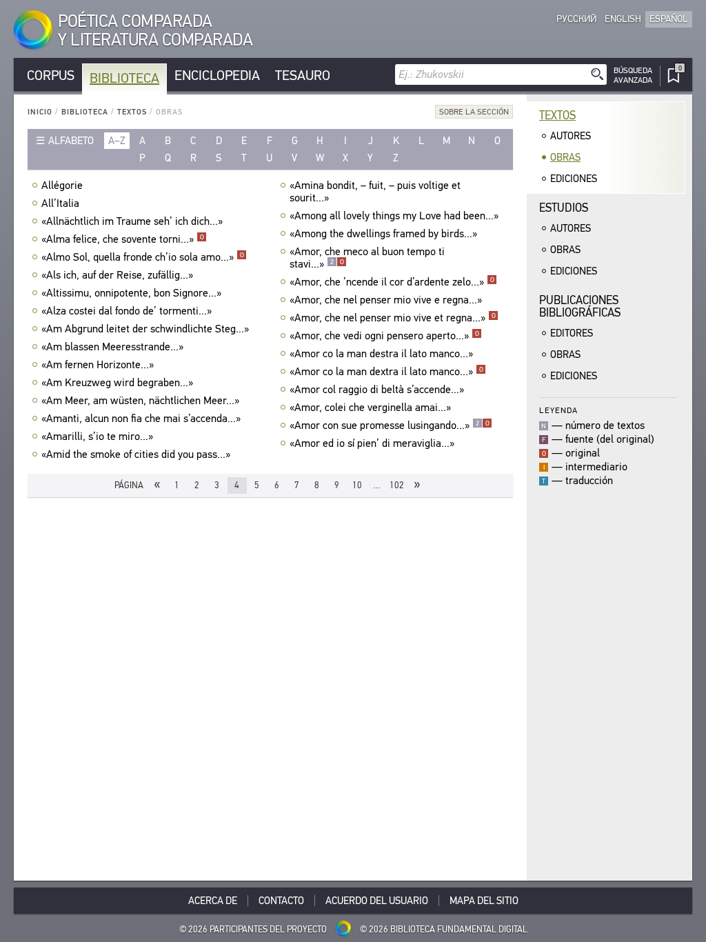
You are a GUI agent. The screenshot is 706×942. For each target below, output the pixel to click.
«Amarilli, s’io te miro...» (97, 436)
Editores (571, 333)
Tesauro (302, 75)
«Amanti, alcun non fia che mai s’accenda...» (141, 418)
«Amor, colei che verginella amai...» (370, 407)
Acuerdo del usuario (376, 900)
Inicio (40, 112)
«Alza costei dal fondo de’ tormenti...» (126, 311)
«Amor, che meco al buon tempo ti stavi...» (367, 257)
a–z (116, 140)
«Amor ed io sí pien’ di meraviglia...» (372, 443)
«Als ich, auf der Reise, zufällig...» (117, 275)
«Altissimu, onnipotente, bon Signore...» (131, 293)
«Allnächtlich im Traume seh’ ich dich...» (132, 221)
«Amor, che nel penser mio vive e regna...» (386, 300)
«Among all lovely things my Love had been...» (394, 216)
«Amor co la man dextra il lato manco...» (386, 371)
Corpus (50, 75)
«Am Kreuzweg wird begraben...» (117, 383)
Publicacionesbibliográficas (580, 306)
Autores (570, 136)
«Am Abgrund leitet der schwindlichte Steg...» (145, 329)
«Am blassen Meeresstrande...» (112, 347)
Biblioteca (124, 78)
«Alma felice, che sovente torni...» (122, 239)
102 (397, 485)
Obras (565, 157)
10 (357, 485)
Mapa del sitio (484, 900)
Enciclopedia (217, 75)
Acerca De (212, 900)
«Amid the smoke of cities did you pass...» (135, 454)
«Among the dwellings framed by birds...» (383, 234)
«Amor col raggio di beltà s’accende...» (377, 389)
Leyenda (558, 409)
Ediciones (573, 178)
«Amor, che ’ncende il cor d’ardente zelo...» (392, 282)
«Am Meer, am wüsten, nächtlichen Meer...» (140, 400)
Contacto (281, 900)
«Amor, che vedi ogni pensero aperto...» (384, 336)
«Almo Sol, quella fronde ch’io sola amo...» (142, 257)
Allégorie (62, 185)
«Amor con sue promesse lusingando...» (390, 425)
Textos (132, 112)
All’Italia (60, 203)
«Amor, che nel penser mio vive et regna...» (393, 318)
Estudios (563, 208)
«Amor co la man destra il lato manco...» (381, 354)
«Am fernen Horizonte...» (97, 365)
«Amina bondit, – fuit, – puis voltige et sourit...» (375, 191)
